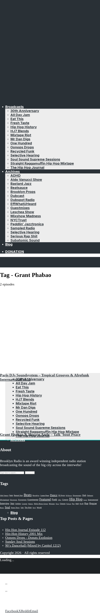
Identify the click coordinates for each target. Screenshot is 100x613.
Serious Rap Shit (23, 236)
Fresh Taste (19, 123)
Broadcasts (14, 107)
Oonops (62, 504)
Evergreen (22, 500)
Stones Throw (15, 508)
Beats (28, 495)
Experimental (32, 500)
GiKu (59, 500)
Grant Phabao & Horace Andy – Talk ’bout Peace (40, 434)
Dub (84, 495)
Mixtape (52, 504)
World (39, 508)
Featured (45, 499)
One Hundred (21, 143)
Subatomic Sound (25, 240)
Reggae (93, 503)
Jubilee (18, 504)
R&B (77, 504)
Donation (14, 252)
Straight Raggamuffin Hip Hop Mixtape (42, 163)
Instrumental (93, 500)
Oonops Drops (22, 147)
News (57, 504)
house (85, 500)
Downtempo (77, 495)
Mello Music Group (41, 504)
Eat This (17, 119)
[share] (6, 591)
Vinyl (34, 507)
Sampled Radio (22, 228)
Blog (8, 244)
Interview (4, 503)
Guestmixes (20, 208)
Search (30, 473)
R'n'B (81, 504)
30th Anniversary (24, 111)
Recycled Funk (22, 151)
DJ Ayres (61, 495)
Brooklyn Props (22, 192)
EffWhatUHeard (23, 204)
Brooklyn (36, 495)
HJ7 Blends (19, 131)
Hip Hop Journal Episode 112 (25, 530)
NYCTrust (18, 220)
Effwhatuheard (4, 500)
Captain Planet (44, 495)
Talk (22, 508)
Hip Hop (76, 499)
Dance (53, 495)
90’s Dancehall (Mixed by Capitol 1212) (33, 545)
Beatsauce (19, 188)
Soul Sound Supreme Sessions (35, 159)
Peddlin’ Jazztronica (27, 224)
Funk (54, 499)
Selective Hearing (24, 155)
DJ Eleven (69, 495)
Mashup (30, 504)
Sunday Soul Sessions (20, 541)
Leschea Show (22, 212)
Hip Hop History (23, 127)
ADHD (15, 175)
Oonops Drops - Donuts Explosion (28, 538)
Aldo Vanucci (4, 495)
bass (11, 495)
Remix (2, 507)
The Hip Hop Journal (27, 167)
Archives (12, 171)
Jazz (12, 503)
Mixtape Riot (20, 135)
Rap (86, 503)
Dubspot (90, 495)
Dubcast (17, 196)
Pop (73, 504)
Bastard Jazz (21, 184)
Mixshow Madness (25, 216)
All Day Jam (20, 115)
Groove (65, 500)
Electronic (13, 500)
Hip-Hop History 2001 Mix (24, 534)
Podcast (68, 504)
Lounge (24, 504)
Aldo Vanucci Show (26, 179)
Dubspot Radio (22, 200)
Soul (7, 507)
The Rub (28, 508)
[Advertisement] (50, 306)
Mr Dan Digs (20, 139)
